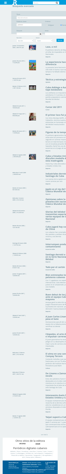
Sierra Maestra (38, 453)
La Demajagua (20, 453)
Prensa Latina (30, 457)
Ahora (18, 451)
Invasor (50, 451)
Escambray (25, 451)
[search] (56, 3)
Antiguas (51, 25)
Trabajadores (48, 453)
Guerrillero (33, 451)
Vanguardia (37, 455)
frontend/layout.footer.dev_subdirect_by (32, 470)
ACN (23, 457)
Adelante (12, 451)
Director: (24, 462)
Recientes (63, 25)
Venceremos (28, 455)
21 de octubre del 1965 (50, 463)
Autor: (38, 38)
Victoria (13, 453)
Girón (45, 451)
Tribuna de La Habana (17, 455)
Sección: (19, 38)
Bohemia (37, 457)
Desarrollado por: (14, 462)
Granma (39, 451)
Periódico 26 (29, 453)
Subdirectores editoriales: (29, 464)
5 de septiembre (46, 455)
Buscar (60, 40)
